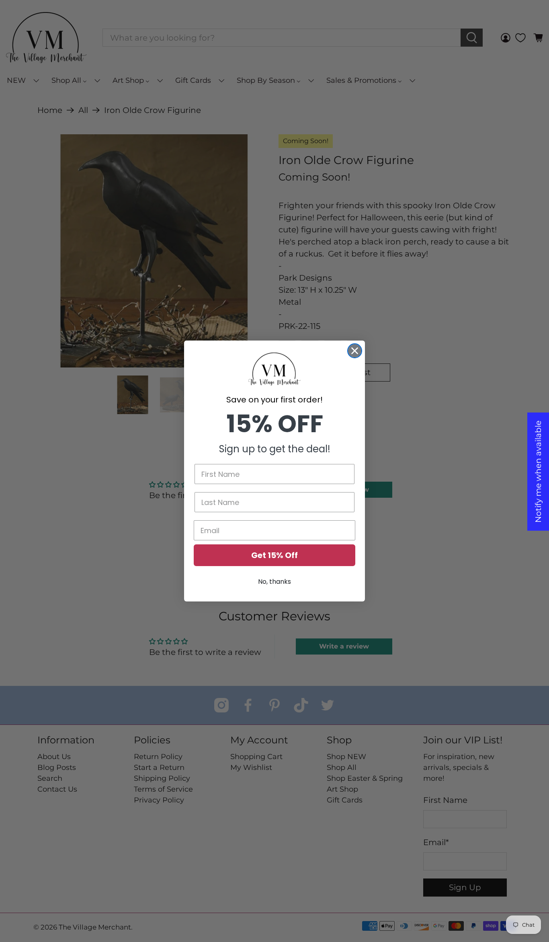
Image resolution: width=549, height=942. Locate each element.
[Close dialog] (355, 351)
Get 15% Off (274, 555)
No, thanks (274, 581)
